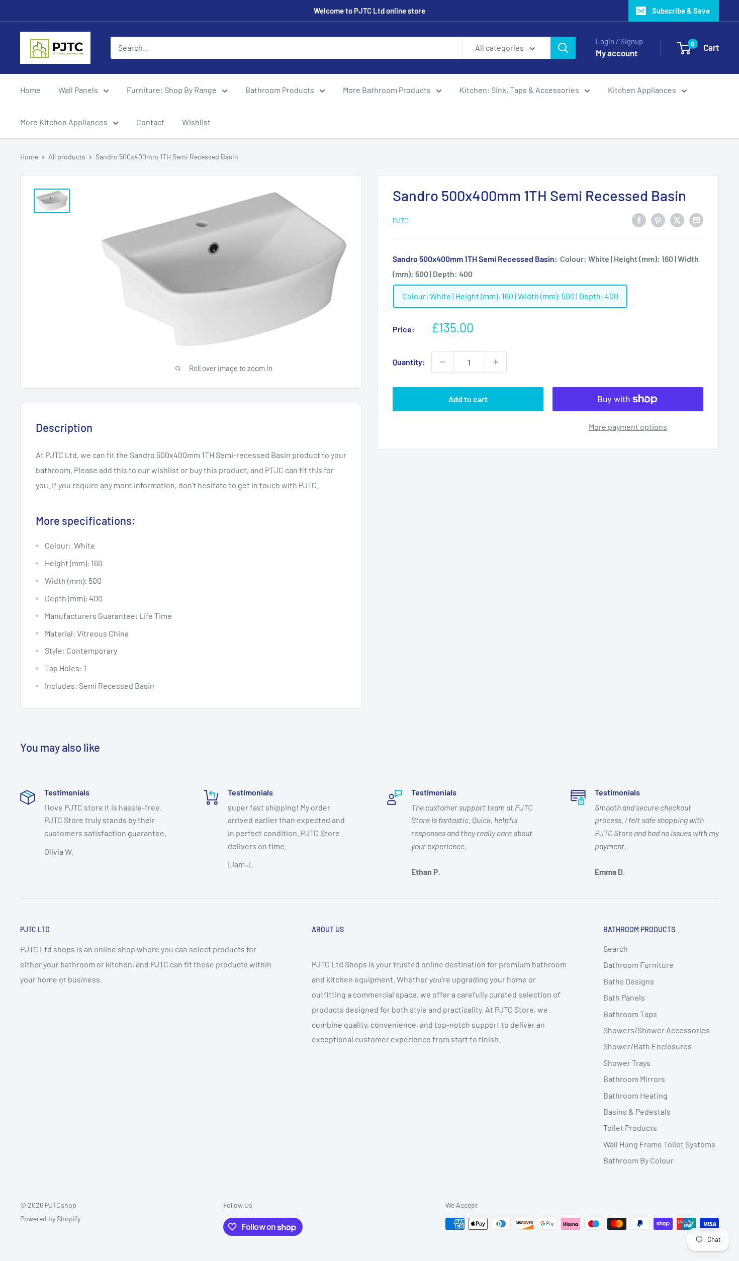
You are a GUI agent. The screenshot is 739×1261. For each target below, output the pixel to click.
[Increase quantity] (495, 362)
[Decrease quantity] (442, 362)
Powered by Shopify (50, 1218)
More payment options (628, 426)
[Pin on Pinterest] (658, 219)
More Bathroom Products (387, 90)
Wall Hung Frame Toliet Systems (659, 1144)
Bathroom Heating (635, 1095)
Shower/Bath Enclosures (647, 1046)
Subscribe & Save (681, 10)
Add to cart (468, 399)
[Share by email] (696, 219)
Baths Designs (628, 981)
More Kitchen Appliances (64, 122)
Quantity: (409, 362)
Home (30, 90)
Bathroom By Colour (638, 1160)
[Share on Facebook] (639, 219)
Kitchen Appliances (642, 90)
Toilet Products (630, 1127)
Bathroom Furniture (638, 964)
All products (66, 156)
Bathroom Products (279, 90)
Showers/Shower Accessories (656, 1030)
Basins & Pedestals (637, 1111)
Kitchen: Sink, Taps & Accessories (519, 90)
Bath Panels (624, 997)
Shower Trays (627, 1062)
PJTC (401, 220)
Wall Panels (78, 90)
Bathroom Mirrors (634, 1079)
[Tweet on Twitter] (677, 219)
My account (616, 53)
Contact (150, 122)
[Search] (563, 48)
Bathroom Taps (630, 1014)
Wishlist (196, 122)
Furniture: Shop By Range (172, 90)
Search (615, 948)
